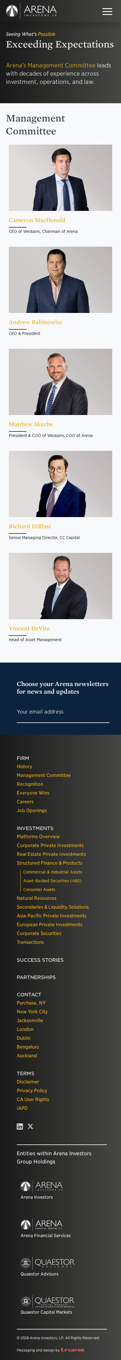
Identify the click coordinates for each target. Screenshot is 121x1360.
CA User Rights (33, 1099)
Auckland (27, 1055)
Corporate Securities (39, 933)
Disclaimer (28, 1082)
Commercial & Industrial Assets (52, 872)
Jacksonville (30, 1020)
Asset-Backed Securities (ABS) (52, 880)
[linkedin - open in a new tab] (20, 1128)
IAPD (22, 1108)
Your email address (40, 712)
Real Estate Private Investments (51, 854)
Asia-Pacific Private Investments (51, 916)
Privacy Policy (32, 1090)
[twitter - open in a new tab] (30, 1128)
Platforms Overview (38, 836)
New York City (32, 1012)
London (25, 1029)
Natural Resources (36, 898)
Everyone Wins (33, 793)
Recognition (30, 784)
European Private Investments (49, 924)
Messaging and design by (50, 1350)
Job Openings (32, 810)
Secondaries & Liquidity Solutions (53, 907)
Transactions (30, 942)
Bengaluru (28, 1047)
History (24, 766)
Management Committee (44, 775)
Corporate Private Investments (50, 845)
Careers (25, 802)
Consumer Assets (39, 889)
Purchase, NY (31, 1003)
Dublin (24, 1038)
